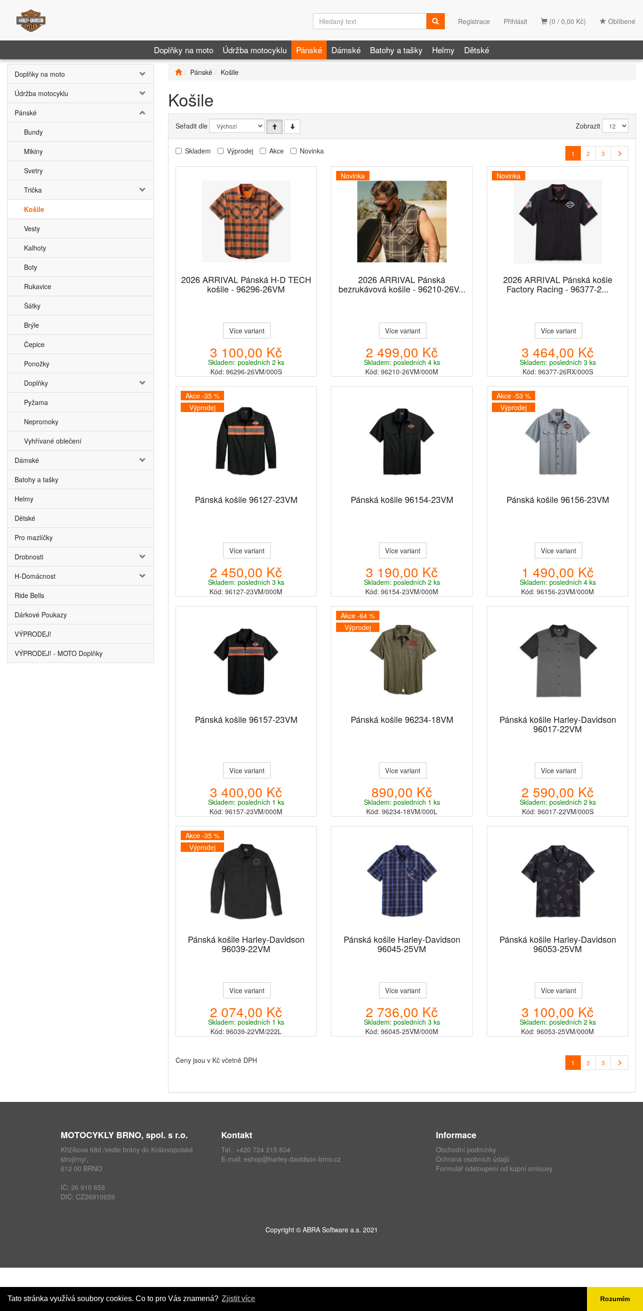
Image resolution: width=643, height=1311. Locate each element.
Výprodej (240, 150)
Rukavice (37, 286)
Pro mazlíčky (34, 537)
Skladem (198, 150)
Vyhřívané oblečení (52, 440)
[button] (141, 74)
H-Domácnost (35, 576)
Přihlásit (515, 21)
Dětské (476, 50)
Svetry (33, 170)
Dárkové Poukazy (41, 614)
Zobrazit (588, 125)
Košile (34, 209)
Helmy (443, 50)
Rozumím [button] (615, 1299)
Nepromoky (41, 421)
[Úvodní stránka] (178, 72)
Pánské (309, 50)
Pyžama (36, 402)
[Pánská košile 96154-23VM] (402, 441)
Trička (33, 189)
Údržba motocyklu (255, 50)
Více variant (247, 330)
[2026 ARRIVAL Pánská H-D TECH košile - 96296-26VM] (246, 221)
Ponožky (36, 363)
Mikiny (33, 151)
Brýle (31, 325)
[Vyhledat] (435, 21)
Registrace (474, 21)
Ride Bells (29, 595)
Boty (30, 267)
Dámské (346, 50)
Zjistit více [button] (238, 1299)
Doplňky (36, 383)
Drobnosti (29, 556)
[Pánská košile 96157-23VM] (246, 661)
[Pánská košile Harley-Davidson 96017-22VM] (558, 661)
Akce (276, 150)
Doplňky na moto (183, 50)
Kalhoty (35, 247)
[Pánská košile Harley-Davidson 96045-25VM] (402, 881)
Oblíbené (620, 21)
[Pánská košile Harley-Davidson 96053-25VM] (558, 881)
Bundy (33, 132)
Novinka (312, 150)
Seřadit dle (192, 125)
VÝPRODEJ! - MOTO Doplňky (59, 653)
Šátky (32, 305)
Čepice (34, 344)
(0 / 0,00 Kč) (566, 21)
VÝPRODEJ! (33, 634)
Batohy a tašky (396, 50)
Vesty (32, 228)
